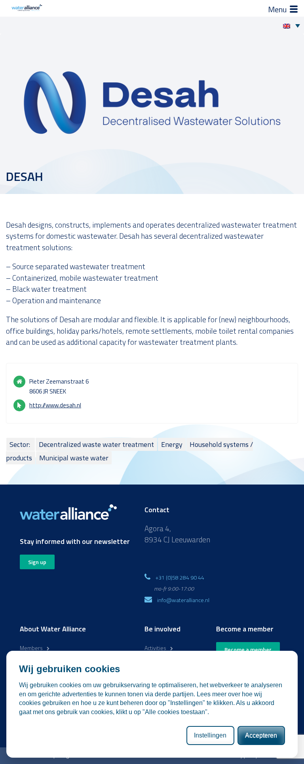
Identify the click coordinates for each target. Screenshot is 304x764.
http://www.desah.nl (55, 405)
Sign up (37, 562)
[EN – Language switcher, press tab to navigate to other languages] (293, 25)
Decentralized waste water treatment (96, 444)
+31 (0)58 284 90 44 (180, 577)
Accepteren (261, 735)
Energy (171, 444)
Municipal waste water (73, 457)
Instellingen (210, 735)
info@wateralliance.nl (183, 600)
